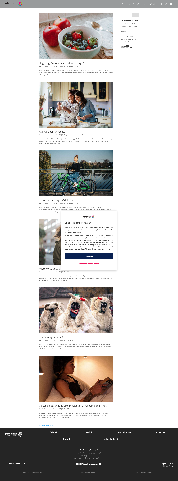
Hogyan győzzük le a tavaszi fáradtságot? (61, 63)
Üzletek (120, 4)
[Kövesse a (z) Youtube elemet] (163, 432)
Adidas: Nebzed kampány (129, 26)
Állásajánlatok (111, 439)
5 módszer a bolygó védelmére (56, 200)
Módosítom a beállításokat (89, 264)
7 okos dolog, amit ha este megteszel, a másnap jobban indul (73, 405)
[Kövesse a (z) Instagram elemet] (160, 432)
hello (78, 66)
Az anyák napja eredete (52, 131)
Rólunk (66, 439)
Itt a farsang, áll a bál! (51, 337)
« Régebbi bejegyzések (46, 425)
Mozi (144, 4)
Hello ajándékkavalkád (69, 66)
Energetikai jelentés (89, 473)
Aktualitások (124, 432)
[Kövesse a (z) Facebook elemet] (156, 432)
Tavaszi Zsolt (48, 66)
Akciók (128, 4)
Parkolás (136, 4)
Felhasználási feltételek (144, 473)
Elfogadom (89, 256)
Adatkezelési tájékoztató (33, 473)
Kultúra (83, 135)
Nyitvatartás (154, 4)
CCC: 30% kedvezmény (128, 23)
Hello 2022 (65, 272)
